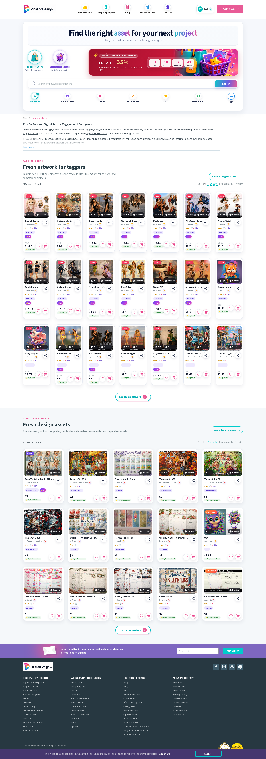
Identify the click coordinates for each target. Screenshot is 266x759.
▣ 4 (100, 228)
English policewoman (33, 287)
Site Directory (130, 710)
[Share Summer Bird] (77, 355)
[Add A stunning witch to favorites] (70, 311)
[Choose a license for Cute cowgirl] (142, 374)
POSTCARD (120, 549)
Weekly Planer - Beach (216, 596)
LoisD (119, 541)
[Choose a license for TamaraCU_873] (193, 498)
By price (239, 183)
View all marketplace (227, 429)
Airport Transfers (132, 734)
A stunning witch (65, 287)
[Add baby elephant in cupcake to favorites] (38, 374)
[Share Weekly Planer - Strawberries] (193, 539)
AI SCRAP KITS (76, 490)
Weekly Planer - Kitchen (82, 596)
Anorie (119, 482)
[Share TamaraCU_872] (238, 481)
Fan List (127, 690)
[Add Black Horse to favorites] (102, 379)
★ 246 (91, 361)
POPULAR (212, 512)
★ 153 (59, 294)
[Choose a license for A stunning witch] (77, 311)
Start (165, 101)
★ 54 (116, 486)
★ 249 (59, 361)
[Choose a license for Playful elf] (142, 312)
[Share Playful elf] (142, 289)
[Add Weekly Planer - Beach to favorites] (231, 616)
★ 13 (26, 486)
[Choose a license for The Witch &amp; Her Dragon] (206, 246)
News (74, 722)
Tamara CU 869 (32, 537)
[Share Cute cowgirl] (142, 355)
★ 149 (72, 604)
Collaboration (180, 702)
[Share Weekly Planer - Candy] (59, 598)
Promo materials (80, 714)
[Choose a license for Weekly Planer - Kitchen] (104, 616)
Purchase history (80, 698)
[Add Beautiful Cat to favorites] (102, 244)
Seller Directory (131, 694)
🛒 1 (192, 228)
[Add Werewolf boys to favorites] (134, 244)
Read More (28, 147)
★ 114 (59, 228)
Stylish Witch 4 (161, 353)
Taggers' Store (30, 686)
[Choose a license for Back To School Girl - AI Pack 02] (59, 498)
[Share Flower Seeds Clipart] (148, 481)
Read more (164, 753)
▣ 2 (35, 228)
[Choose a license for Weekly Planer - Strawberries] (193, 557)
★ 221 (155, 294)
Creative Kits (67, 101)
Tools (26, 698)
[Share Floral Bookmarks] (148, 539)
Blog (126, 682)
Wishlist (75, 690)
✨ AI (28, 236)
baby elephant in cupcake (33, 353)
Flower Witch (224, 221)
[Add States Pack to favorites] (186, 616)
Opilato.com (130, 714)
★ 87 (26, 545)
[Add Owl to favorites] (231, 557)
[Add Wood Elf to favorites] (167, 311)
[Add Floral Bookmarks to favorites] (141, 557)
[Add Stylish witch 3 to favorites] (102, 312)
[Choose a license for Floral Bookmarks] (148, 557)
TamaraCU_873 (167, 479)
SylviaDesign (32, 482)
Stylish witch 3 (97, 287)
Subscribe (233, 651)
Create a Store (78, 706)
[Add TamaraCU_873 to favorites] (186, 498)
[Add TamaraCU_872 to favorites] (231, 498)
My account (77, 682)
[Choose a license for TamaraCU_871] (238, 374)
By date (214, 183)
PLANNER (164, 549)
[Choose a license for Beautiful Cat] (110, 244)
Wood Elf (158, 287)
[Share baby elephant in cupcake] (45, 355)
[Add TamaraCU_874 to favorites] (96, 498)
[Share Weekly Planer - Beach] (238, 598)
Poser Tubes (133, 101)
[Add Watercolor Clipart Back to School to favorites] (96, 557)
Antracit (223, 290)
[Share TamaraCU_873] (193, 481)
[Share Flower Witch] (238, 222)
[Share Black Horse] (110, 355)
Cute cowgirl (128, 353)
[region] (163, 62)
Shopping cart (78, 686)
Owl (206, 537)
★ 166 (27, 294)
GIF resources (114, 138)
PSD (207, 549)
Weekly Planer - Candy (36, 596)
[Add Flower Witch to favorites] (231, 246)
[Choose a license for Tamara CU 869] (59, 557)
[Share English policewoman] (45, 289)
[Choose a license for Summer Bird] (77, 379)
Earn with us (179, 686)
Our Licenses (77, 710)
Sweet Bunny (32, 221)
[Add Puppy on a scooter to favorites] (231, 308)
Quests (74, 726)
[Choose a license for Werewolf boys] (142, 244)
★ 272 (220, 361)
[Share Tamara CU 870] (206, 355)
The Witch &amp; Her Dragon (193, 221)
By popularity (226, 183)
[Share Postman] (174, 222)
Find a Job (28, 726)
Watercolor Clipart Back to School (85, 537)
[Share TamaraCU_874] (104, 481)
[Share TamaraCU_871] (238, 355)
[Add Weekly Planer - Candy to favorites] (52, 616)
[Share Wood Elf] (174, 289)
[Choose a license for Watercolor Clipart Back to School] (104, 557)
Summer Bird (64, 353)
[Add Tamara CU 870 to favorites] (199, 374)
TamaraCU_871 (225, 353)
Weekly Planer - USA (125, 596)
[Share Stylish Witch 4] (174, 355)
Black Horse (95, 353)
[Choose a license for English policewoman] (45, 311)
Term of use (179, 690)
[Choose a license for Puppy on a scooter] (238, 308)
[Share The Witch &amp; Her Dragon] (206, 222)
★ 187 (155, 228)
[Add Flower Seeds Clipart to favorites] (141, 498)
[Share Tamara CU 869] (59, 539)
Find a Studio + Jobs (33, 722)
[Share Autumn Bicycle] (206, 289)
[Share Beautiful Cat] (110, 222)
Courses (27, 702)
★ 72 (26, 228)
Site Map (75, 718)
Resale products (198, 101)
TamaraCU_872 (212, 479)
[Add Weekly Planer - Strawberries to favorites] (186, 557)
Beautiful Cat (96, 221)
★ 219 (206, 604)
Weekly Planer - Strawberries (174, 537)
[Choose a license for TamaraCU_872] (238, 498)
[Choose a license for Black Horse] (110, 379)
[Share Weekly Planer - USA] (148, 598)
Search (226, 83)
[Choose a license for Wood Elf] (174, 311)
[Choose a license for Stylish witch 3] (110, 312)
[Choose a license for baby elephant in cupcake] (45, 374)
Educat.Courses (131, 722)
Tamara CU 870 (193, 353)
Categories (129, 706)
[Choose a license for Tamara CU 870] (206, 374)
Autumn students (65, 221)
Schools (27, 718)
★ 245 (155, 361)
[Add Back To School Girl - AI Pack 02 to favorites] (52, 498)
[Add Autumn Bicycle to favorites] (199, 312)
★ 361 (206, 545)
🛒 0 (31, 228)
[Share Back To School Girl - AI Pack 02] (59, 481)
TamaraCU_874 (78, 479)
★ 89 (71, 545)
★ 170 (220, 294)
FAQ (125, 686)
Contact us (178, 714)
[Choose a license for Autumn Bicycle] (206, 312)
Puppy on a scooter (226, 287)
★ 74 (116, 545)
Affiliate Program (132, 702)
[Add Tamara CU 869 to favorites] (52, 557)
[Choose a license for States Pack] (193, 616)
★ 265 (187, 361)
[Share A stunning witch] (77, 289)
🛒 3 (210, 486)
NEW (31, 453)
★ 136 (91, 228)
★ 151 (187, 228)
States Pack (165, 596)
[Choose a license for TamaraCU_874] (104, 498)
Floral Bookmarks (124, 537)
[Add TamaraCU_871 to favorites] (231, 374)
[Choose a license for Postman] (174, 244)
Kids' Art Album (31, 730)
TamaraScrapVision (196, 357)
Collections (129, 698)
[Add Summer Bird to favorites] (70, 379)
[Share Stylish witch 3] (110, 289)
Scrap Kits (100, 101)
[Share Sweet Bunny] (45, 222)
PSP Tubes (35, 101)
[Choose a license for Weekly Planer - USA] (148, 616)
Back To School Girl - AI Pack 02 (40, 479)
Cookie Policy (180, 698)
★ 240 (123, 361)
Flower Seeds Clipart (126, 479)
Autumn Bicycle (193, 287)
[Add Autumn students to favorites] (70, 246)
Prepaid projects (31, 694)
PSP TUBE (30, 232)
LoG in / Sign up (230, 9)
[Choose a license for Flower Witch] (238, 246)
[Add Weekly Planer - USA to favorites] (141, 616)
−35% (29, 196)
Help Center (77, 702)
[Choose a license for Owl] (238, 557)
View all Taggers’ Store (226, 176)
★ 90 (205, 486)
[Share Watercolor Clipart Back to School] (104, 539)
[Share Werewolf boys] (142, 222)
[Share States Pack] (193, 598)
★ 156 (27, 604)
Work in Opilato (181, 710)
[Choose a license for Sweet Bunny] (45, 246)
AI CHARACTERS (31, 490)
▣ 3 (164, 228)
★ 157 (161, 604)
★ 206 (91, 294)
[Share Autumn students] (77, 222)
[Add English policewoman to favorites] (38, 311)
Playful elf (126, 287)
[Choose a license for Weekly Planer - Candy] (59, 616)
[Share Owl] (238, 539)
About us (177, 682)
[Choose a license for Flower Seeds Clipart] (148, 498)
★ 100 (161, 545)
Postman (158, 221)
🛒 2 (192, 294)
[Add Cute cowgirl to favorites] (134, 374)
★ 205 (123, 294)
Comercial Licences (33, 710)
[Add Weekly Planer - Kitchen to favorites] (96, 616)
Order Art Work (31, 714)
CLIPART (119, 490)
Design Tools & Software (136, 726)
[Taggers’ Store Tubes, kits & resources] (35, 57)
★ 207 (187, 294)
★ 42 (71, 486)
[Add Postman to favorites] (167, 244)
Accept (208, 753)
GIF (231, 102)
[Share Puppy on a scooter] (238, 289)
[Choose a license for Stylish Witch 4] (174, 377)
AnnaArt (30, 224)
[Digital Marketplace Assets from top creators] (60, 57)
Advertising (29, 706)
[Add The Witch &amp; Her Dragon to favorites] (199, 246)
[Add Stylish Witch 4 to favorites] (167, 377)
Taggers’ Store (30, 133)
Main (25, 117)
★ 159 (220, 228)
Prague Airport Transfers (136, 730)
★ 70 (161, 486)
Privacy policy (180, 694)
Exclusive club (30, 690)
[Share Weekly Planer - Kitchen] (104, 598)
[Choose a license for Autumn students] (77, 246)
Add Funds (76, 694)
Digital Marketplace (96, 133)
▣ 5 (35, 545)
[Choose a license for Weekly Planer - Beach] (238, 616)
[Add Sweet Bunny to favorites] (38, 246)
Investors (178, 706)
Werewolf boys (129, 221)
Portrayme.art (131, 718)
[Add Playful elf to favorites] (134, 312)
